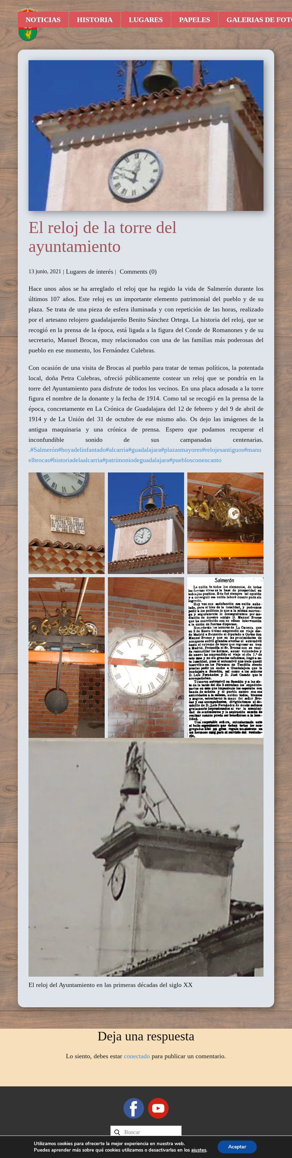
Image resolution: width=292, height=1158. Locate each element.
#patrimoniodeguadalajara (135, 460)
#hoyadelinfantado (82, 449)
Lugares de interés (89, 271)
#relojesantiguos (223, 449)
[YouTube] (158, 1108)
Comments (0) (137, 271)
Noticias (43, 20)
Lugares (146, 20)
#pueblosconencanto (195, 460)
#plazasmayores (181, 449)
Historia (95, 20)
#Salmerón (44, 449)
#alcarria (117, 449)
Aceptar (237, 1146)
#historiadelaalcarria (76, 460)
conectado (137, 1056)
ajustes (198, 1150)
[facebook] (133, 1108)
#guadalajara (144, 449)
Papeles (194, 20)
